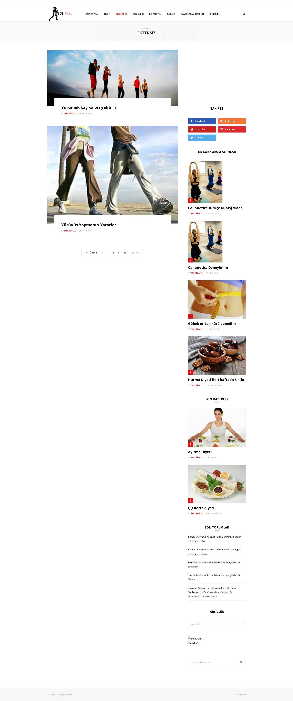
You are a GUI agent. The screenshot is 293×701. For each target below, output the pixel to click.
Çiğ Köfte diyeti (201, 508)
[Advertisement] (217, 74)
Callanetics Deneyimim (208, 267)
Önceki (94, 252)
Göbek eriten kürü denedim (212, 323)
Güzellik (138, 13)
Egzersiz (121, 13)
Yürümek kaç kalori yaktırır (88, 107)
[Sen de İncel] (60, 14)
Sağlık (171, 13)
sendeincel (70, 113)
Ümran (204, 553)
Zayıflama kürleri (192, 13)
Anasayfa (91, 13)
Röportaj (155, 13)
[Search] (244, 14)
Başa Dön (241, 694)
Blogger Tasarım (65, 694)
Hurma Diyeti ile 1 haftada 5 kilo (216, 379)
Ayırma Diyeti (200, 452)
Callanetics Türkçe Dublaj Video (215, 208)
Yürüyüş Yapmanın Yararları (89, 225)
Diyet (106, 13)
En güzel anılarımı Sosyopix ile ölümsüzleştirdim (212, 562)
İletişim (214, 13)
